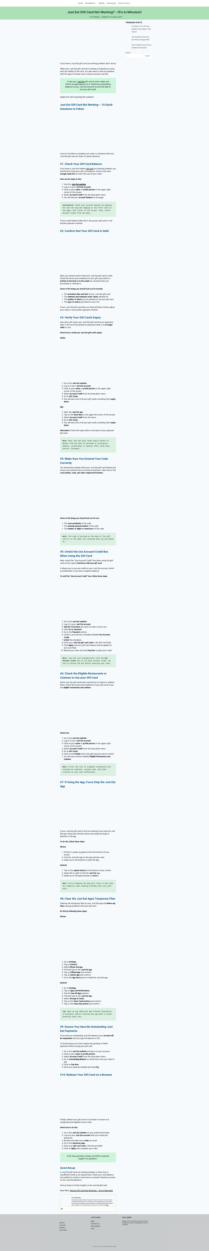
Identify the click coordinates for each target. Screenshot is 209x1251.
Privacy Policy (63, 1230)
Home (80, 3)
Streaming (111, 3)
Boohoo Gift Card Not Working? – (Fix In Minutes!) (91, 1190)
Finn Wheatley (95, 17)
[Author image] (88, 17)
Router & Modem (95, 1226)
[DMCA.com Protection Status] (136, 1233)
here (107, 1205)
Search (128, 53)
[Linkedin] (62, 1209)
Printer (92, 1228)
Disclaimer (62, 1227)
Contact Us (62, 1225)
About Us (61, 1222)
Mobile (102, 3)
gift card (90, 169)
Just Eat (80, 82)
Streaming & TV (95, 1223)
